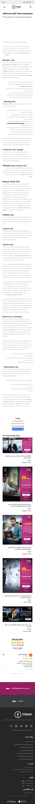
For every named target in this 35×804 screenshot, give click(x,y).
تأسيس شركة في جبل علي (26, 750)
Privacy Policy (11, 796)
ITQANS (18, 403)
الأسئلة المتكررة (29, 741)
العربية (3, 2)
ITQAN (17, 418)
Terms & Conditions (22, 796)
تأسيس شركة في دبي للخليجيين (25, 753)
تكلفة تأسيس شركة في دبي (26, 747)
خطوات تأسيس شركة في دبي (25, 759)
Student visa (8, 215)
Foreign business (7, 104)
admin (29, 460)
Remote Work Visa (11, 181)
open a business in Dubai (22, 255)
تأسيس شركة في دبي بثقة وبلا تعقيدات (23, 744)
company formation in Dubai (14, 294)
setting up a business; (25, 86)
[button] (4, 7)
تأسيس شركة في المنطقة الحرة (25, 756)
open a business (9, 330)
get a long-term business (10, 64)
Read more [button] (29, 669)
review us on (17, 429)
